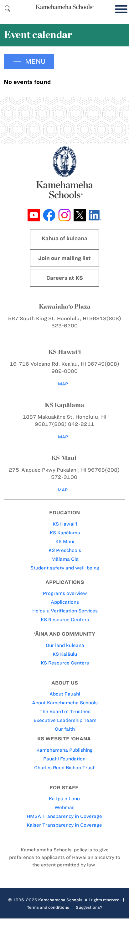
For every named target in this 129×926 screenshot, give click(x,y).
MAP (63, 384)
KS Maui (64, 541)
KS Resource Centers (65, 619)
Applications (65, 602)
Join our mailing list (64, 258)
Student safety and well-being (64, 567)
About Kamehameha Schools (65, 702)
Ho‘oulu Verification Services (65, 610)
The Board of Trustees (64, 711)
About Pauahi (64, 693)
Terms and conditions (48, 907)
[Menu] (119, 9)
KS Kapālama (65, 532)
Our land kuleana (65, 645)
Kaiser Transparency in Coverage (64, 825)
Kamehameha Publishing (64, 750)
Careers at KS (64, 278)
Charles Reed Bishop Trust (64, 767)
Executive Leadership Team (65, 720)
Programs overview (65, 593)
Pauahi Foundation (64, 758)
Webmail (64, 807)
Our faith (65, 729)
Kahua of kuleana (64, 238)
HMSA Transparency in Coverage (64, 816)
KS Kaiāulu (65, 654)
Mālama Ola (65, 559)
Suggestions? (89, 907)
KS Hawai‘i (65, 523)
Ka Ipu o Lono (64, 798)
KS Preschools (65, 550)
